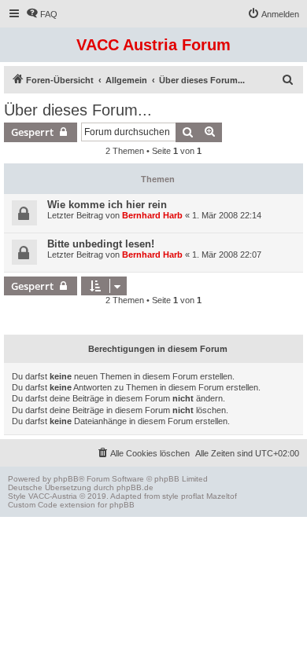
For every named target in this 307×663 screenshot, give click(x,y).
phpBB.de (135, 487)
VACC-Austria (52, 496)
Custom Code (32, 504)
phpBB (66, 478)
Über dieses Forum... (78, 110)
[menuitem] (41, 14)
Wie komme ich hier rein (107, 205)
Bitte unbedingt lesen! (100, 244)
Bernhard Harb (152, 215)
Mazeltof (221, 496)
